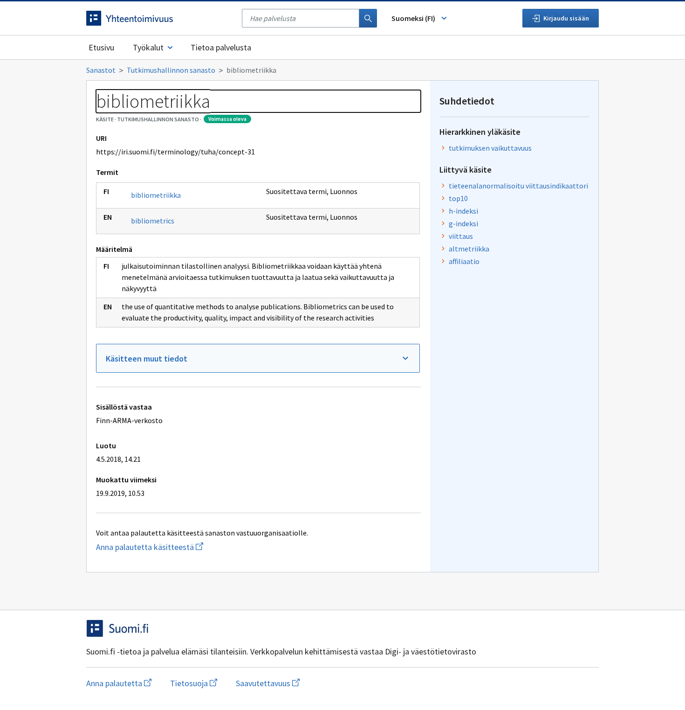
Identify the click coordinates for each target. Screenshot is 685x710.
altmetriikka (469, 248)
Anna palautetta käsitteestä (185, 547)
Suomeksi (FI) (413, 18)
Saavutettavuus (268, 683)
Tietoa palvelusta (221, 47)
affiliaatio (464, 261)
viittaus (461, 236)
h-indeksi (463, 211)
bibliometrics (152, 220)
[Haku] (368, 18)
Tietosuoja (193, 683)
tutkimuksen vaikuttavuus (490, 148)
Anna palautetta (118, 683)
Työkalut (148, 47)
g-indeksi (463, 223)
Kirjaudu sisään (566, 18)
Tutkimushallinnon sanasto (171, 70)
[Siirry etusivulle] (159, 18)
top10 (458, 198)
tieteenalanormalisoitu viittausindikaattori (518, 185)
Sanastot (101, 70)
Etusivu (101, 47)
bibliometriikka (156, 195)
